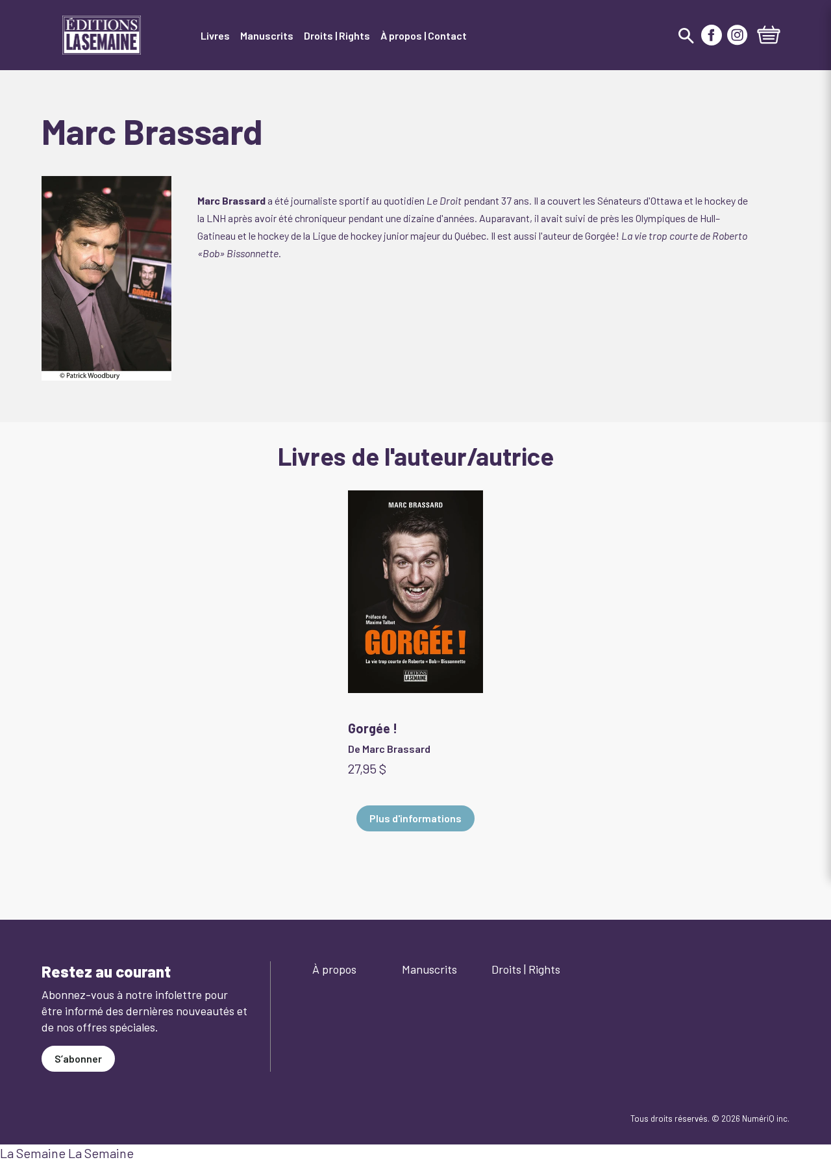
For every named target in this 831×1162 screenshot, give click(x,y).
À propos (334, 969)
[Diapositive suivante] (758, 606)
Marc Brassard (396, 748)
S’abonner (78, 1058)
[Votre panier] (768, 36)
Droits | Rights (525, 969)
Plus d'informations (415, 818)
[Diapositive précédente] (72, 606)
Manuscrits (429, 969)
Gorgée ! (372, 728)
